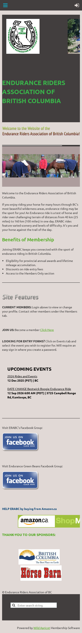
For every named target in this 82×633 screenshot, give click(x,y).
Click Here (47, 330)
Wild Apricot (41, 628)
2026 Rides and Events (22, 376)
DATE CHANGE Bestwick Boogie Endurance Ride (39, 389)
